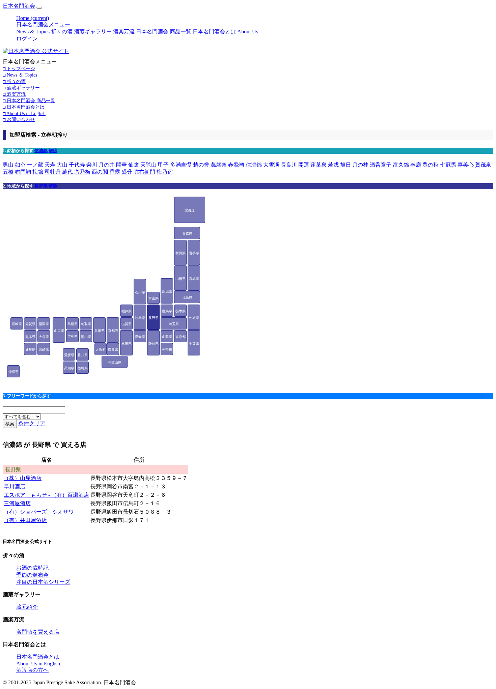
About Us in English (38, 663)
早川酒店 (14, 486)
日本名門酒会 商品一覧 (163, 31)
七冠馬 (448, 165)
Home (32, 18)
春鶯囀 (236, 165)
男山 (8, 165)
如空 (20, 165)
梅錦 (37, 172)
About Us (247, 31)
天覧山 (148, 165)
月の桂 (360, 165)
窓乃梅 (82, 172)
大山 (62, 165)
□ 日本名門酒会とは (24, 107)
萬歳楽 (219, 165)
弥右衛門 (144, 172)
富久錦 (401, 165)
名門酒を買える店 (37, 632)
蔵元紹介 (27, 607)
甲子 (163, 165)
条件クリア (31, 423)
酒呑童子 (380, 165)
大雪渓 (271, 165)
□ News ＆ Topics (20, 75)
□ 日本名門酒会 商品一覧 (29, 100)
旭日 (345, 165)
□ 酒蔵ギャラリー (21, 87)
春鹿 (415, 165)
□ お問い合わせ (19, 119)
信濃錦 (41, 150)
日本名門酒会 (19, 6)
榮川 (91, 165)
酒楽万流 (124, 31)
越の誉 (201, 165)
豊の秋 (430, 165)
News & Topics (33, 31)
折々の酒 (62, 31)
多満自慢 (181, 165)
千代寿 (77, 165)
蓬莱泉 (318, 165)
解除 (53, 150)
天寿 (50, 165)
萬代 (67, 172)
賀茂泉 (483, 165)
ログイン (27, 38)
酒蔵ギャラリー (93, 31)
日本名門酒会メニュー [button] (43, 24)
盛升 (126, 172)
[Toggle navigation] (39, 8)
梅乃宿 (165, 172)
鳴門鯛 (23, 172)
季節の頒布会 (32, 575)
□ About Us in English (24, 113)
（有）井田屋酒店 (25, 520)
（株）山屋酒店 (23, 478)
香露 (114, 172)
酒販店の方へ (32, 670)
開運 (303, 165)
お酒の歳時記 (32, 568)
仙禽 (133, 165)
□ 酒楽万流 (14, 94)
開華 (121, 165)
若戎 (333, 165)
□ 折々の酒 (14, 81)
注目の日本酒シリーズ (43, 582)
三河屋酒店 (17, 503)
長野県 (41, 186)
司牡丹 (53, 172)
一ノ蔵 (35, 165)
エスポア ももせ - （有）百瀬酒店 (46, 495)
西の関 (100, 172)
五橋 (8, 172)
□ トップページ (19, 68)
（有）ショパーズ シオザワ (39, 512)
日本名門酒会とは (214, 31)
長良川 (289, 165)
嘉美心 (466, 165)
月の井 (107, 165)
